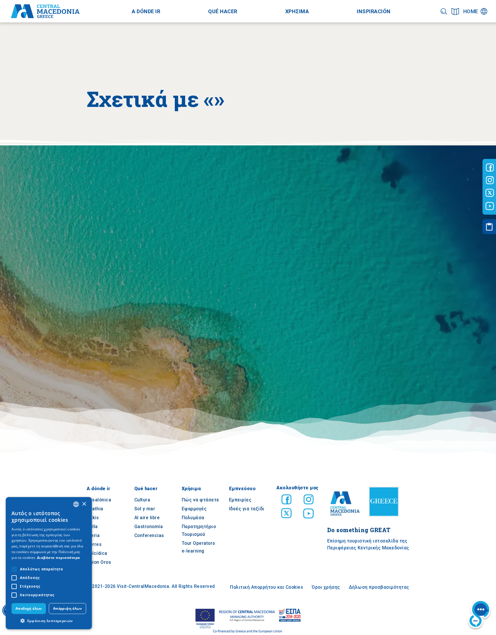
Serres (94, 544)
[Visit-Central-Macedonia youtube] (489, 206)
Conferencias (149, 535)
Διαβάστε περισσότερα (58, 557)
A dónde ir (146, 11)
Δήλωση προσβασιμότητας (379, 587)
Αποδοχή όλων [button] (29, 608)
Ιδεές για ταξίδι (246, 508)
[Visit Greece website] (385, 518)
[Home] (45, 11)
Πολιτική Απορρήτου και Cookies (266, 587)
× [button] (84, 504)
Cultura (142, 500)
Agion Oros (99, 562)
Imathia (95, 508)
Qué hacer (222, 11)
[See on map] (455, 11)
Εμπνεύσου (242, 488)
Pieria (93, 535)
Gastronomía (148, 526)
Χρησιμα (297, 11)
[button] (48, 621)
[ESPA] (248, 621)
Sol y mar (144, 508)
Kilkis (93, 517)
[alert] (49, 563)
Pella (92, 526)
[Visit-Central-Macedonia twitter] (489, 193)
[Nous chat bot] (479, 615)
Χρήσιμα (191, 488)
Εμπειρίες (240, 500)
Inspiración (374, 11)
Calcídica (97, 553)
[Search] (444, 11)
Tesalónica (99, 500)
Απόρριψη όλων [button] (67, 608)
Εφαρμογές (194, 508)
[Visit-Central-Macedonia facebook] (489, 167)
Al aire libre (147, 517)
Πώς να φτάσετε (200, 500)
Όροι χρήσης (326, 587)
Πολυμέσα (193, 517)
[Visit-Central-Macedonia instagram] (489, 180)
